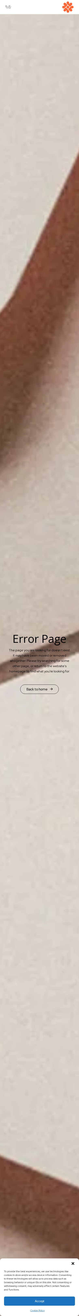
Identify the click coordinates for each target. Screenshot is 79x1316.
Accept (39, 1301)
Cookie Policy (37, 1310)
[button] (73, 1263)
